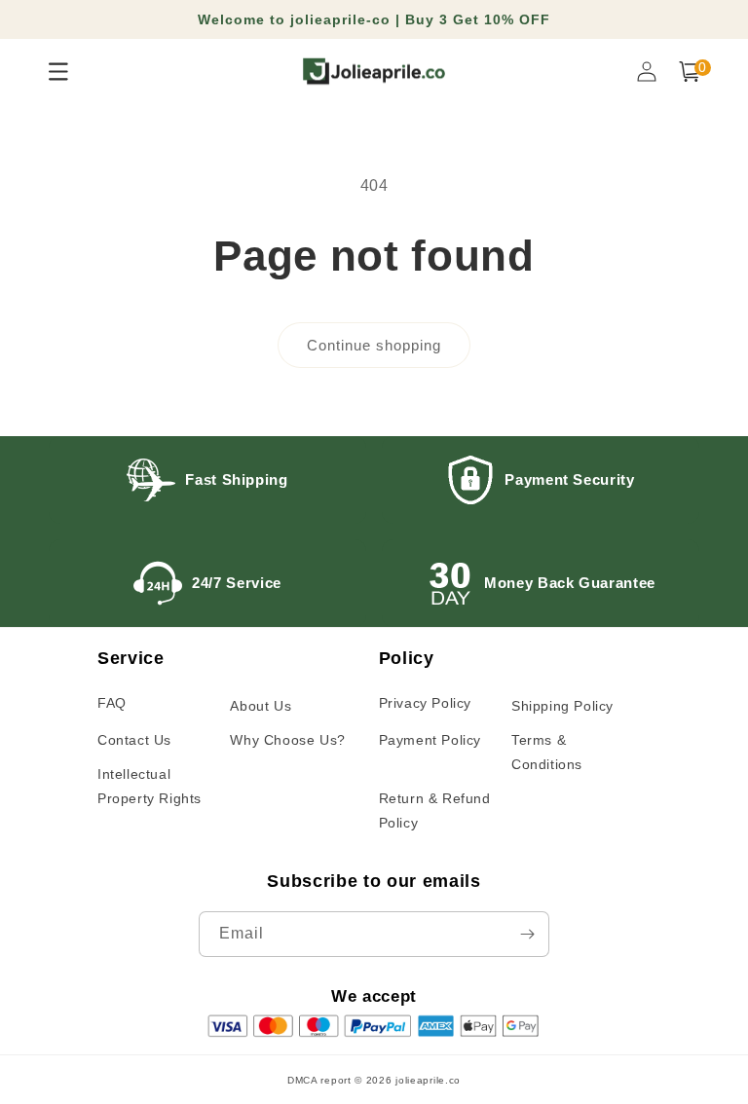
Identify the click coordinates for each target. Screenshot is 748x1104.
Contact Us (134, 740)
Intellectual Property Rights (149, 786)
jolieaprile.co (428, 1080)
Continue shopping (374, 345)
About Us (260, 706)
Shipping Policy (562, 706)
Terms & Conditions (546, 752)
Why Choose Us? (287, 740)
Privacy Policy (425, 703)
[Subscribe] (526, 934)
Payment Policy (430, 740)
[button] (689, 71)
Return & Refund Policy (435, 810)
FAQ (112, 703)
